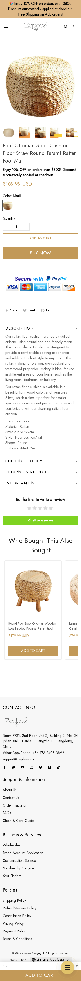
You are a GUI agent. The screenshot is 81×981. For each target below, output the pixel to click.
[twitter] (15, 767)
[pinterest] (42, 767)
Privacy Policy (13, 923)
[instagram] (33, 767)
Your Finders (12, 875)
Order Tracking (14, 805)
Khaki (17, 195)
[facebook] (6, 767)
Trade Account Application (23, 852)
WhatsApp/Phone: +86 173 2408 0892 (33, 752)
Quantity (9, 218)
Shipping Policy (14, 900)
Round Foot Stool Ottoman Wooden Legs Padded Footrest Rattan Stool (32, 626)
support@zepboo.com (19, 759)
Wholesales (11, 845)
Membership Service (18, 868)
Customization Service (19, 860)
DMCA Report (18, 960)
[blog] (51, 767)
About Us (10, 790)
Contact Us (11, 797)
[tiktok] (60, 767)
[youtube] (24, 767)
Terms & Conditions (17, 938)
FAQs (7, 813)
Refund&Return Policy (19, 908)
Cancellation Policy (17, 915)
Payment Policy (14, 931)
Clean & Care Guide (18, 820)
